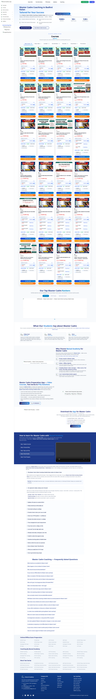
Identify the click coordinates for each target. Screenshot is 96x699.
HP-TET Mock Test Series (53, 669)
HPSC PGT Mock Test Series (82, 665)
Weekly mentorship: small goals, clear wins (37, 532)
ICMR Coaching (77, 687)
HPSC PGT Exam (80, 642)
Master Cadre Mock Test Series (54, 667)
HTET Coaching (37, 657)
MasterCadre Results (63, 295)
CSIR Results (45, 295)
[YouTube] (28, 695)
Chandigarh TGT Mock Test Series (69, 667)
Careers (42, 680)
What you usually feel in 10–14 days (35, 549)
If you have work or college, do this (35, 525)
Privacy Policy (44, 687)
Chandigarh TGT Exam (67, 644)
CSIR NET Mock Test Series (25, 663)
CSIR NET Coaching (23, 651)
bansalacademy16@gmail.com (29, 688)
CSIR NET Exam (23, 640)
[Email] (33, 695)
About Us (43, 678)
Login (93, 1)
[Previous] (23, 308)
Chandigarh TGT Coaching (68, 655)
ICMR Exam (59, 685)
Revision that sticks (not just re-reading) (37, 519)
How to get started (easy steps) (35, 552)
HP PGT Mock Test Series (24, 665)
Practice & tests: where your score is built (37, 512)
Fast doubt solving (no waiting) (34, 509)
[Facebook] (23, 695)
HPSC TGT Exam (80, 644)
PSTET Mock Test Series (67, 669)
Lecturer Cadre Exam (52, 642)
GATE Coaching (65, 651)
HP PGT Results (53, 295)
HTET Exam (36, 646)
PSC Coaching (76, 683)
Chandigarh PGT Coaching (25, 655)
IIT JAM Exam (36, 640)
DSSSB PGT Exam (66, 642)
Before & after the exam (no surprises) (36, 542)
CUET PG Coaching (52, 651)
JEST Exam (59, 687)
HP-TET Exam (51, 646)
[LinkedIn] (31, 695)
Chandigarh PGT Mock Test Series (26, 667)
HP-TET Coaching (52, 657)
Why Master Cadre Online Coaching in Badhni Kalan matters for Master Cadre (45, 472)
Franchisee (43, 682)
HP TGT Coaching (37, 655)
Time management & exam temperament (37, 522)
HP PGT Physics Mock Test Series (40, 665)
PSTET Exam (65, 646)
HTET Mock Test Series (38, 669)
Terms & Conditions (45, 685)
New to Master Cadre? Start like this (36, 546)
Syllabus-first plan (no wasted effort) (36, 502)
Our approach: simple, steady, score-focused (38, 487)
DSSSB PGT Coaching (67, 653)
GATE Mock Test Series (67, 663)
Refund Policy (44, 688)
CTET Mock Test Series (81, 669)
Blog (42, 683)
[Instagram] (25, 695)
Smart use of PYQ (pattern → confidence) (37, 515)
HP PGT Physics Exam (38, 642)
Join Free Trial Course (25, 27)
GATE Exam (65, 640)
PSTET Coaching (66, 657)
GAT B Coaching (77, 682)
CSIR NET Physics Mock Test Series (83, 663)
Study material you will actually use (35, 505)
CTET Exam (79, 646)
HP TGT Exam (36, 644)
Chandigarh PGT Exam (24, 644)
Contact (42, 690)
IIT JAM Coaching (37, 651)
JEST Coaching (76, 688)
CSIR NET (59, 678)
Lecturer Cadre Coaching (53, 653)
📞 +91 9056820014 (35, 403)
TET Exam (22, 646)
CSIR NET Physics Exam (81, 640)
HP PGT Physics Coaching (39, 653)
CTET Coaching (80, 657)
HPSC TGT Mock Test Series (82, 667)
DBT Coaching (76, 685)
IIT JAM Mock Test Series (38, 663)
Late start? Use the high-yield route (35, 529)
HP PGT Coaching (23, 653)
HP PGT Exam (22, 642)
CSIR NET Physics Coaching (82, 651)
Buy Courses (85, 1)
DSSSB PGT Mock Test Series (68, 665)
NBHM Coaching (77, 690)
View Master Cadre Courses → (40, 27)
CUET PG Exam (51, 640)
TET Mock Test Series (24, 669)
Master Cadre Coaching (53, 655)
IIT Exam (59, 680)
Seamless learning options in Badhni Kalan (37, 539)
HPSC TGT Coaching (80, 655)
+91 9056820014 (26, 687)
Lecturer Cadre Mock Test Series (54, 665)
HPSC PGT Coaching (80, 653)
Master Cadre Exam (52, 644)
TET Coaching (22, 657)
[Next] (86, 308)
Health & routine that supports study (36, 536)
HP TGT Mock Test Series (38, 667)
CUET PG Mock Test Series (53, 663)
